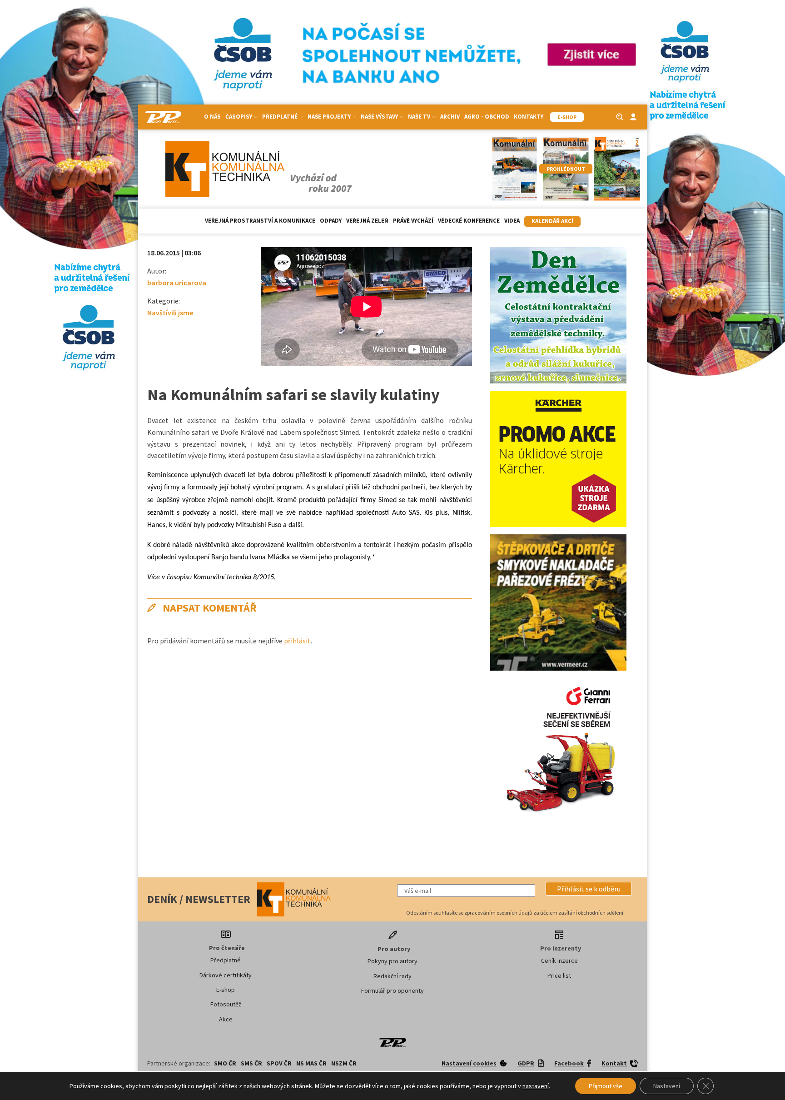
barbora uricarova (176, 282)
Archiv (450, 116)
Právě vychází (413, 220)
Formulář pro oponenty (392, 990)
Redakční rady (392, 976)
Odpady (331, 220)
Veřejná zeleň (367, 220)
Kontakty (528, 116)
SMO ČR (225, 1063)
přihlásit (297, 640)
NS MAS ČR (311, 1063)
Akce (226, 1019)
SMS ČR (251, 1063)
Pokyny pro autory (392, 961)
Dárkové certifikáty (225, 975)
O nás (212, 116)
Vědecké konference (469, 220)
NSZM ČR (344, 1063)
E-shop (225, 990)
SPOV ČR (279, 1063)
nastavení (535, 1086)
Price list (559, 975)
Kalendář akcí (552, 221)
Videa (512, 220)
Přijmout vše (605, 1086)
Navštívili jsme (170, 312)
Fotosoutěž (225, 1004)
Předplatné (225, 960)
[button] (589, 889)
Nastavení (666, 1086)
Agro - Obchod (486, 116)
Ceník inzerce (559, 960)
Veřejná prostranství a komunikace (260, 220)
